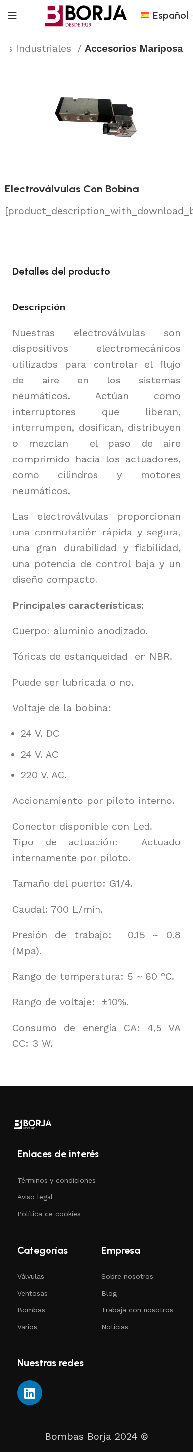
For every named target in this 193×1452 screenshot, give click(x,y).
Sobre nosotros (127, 1276)
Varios (27, 1327)
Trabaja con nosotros (137, 1310)
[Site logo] (86, 15)
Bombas (31, 1310)
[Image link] (32, 1123)
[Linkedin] (29, 1392)
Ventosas (32, 1293)
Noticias (114, 1327)
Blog (109, 1293)
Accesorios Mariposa (134, 48)
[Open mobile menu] (12, 15)
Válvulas (30, 1276)
